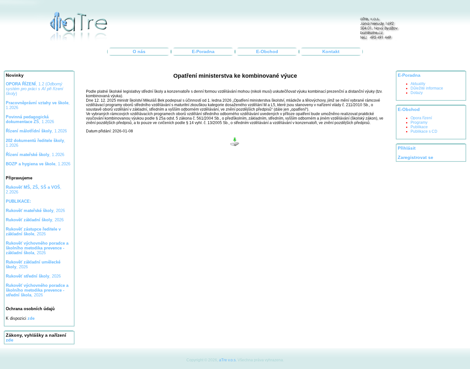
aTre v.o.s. (228, 360)
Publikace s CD (424, 131)
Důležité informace (427, 88)
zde (9, 340)
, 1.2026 (30, 119)
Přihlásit (407, 148)
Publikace (419, 127)
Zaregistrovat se (415, 157)
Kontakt (331, 51)
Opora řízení (421, 118)
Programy (419, 122)
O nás (139, 51)
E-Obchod (267, 51)
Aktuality (418, 84)
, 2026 (35, 210)
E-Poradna (203, 51)
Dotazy (417, 92)
